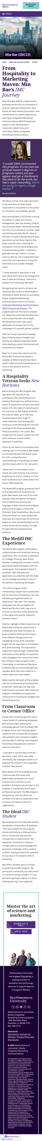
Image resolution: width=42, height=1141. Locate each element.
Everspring (26, 977)
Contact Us (25, 1034)
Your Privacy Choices (13, 1136)
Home (4, 62)
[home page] (10, 6)
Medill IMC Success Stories (19, 62)
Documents (13, 1034)
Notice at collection (7, 1139)
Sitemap (12, 1037)
